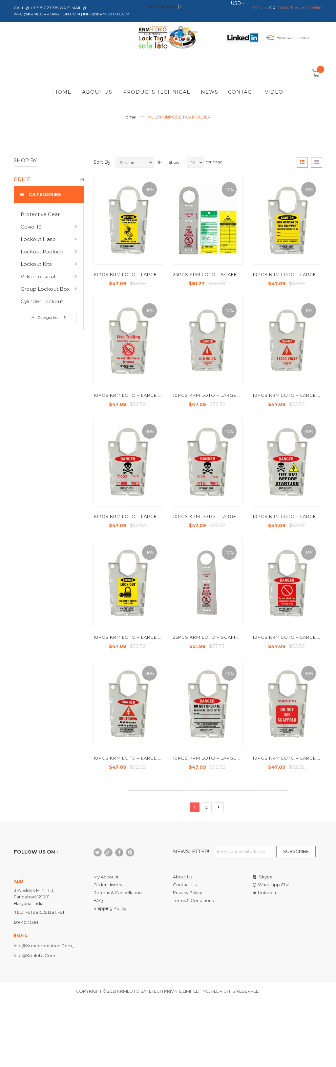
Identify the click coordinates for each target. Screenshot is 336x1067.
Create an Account (299, 7)
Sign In (260, 7)
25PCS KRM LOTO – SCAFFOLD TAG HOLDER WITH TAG (239, 274)
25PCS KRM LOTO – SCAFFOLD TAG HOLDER (227, 637)
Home (129, 117)
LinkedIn (267, 892)
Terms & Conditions (193, 900)
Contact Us (185, 884)
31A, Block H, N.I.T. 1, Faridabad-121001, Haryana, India (34, 897)
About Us (182, 876)
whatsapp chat (274, 884)
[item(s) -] (317, 75)
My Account (106, 876)
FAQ (98, 900)
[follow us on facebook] (119, 852)
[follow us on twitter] (98, 852)
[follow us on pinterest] (130, 852)
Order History (108, 884)
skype (265, 876)
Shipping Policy (110, 908)
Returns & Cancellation (118, 892)
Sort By (102, 162)
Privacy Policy (187, 892)
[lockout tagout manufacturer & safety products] (168, 38)
